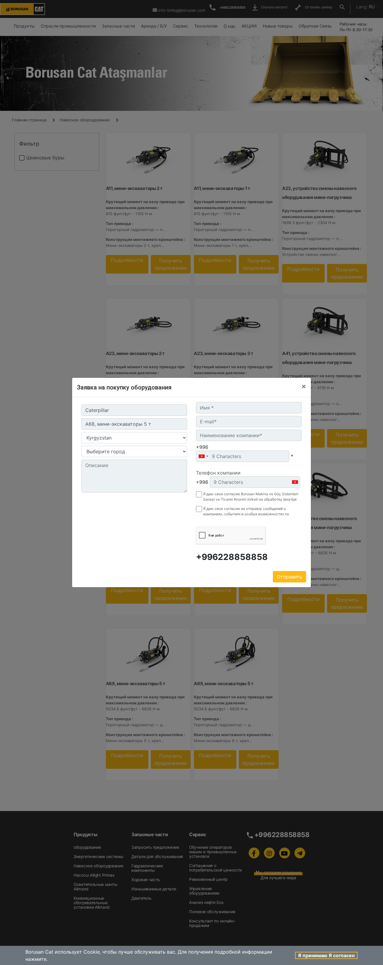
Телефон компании (218, 473)
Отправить (289, 577)
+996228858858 (232, 557)
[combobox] (203, 456)
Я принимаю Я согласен (326, 955)
